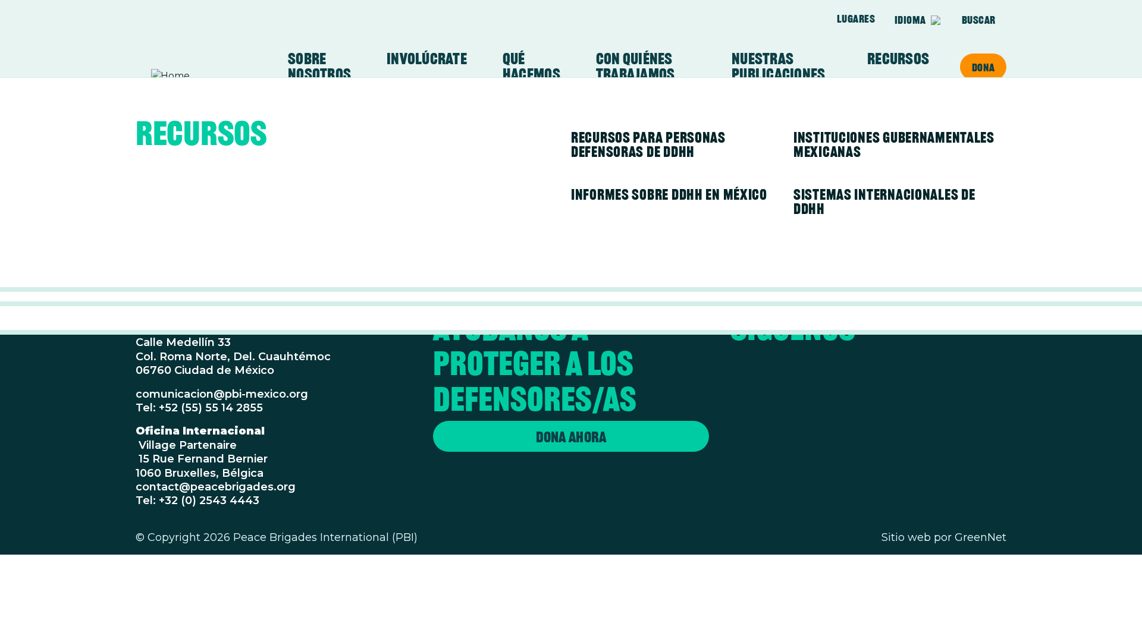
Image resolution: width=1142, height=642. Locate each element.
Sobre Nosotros (319, 66)
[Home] (197, 76)
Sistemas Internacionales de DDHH (884, 201)
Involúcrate (427, 59)
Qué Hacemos (531, 66)
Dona (983, 67)
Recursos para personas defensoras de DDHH (648, 144)
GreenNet (980, 537)
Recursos (898, 59)
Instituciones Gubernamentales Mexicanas (893, 144)
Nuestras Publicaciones (778, 66)
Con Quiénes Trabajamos (635, 66)
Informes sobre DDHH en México (669, 194)
